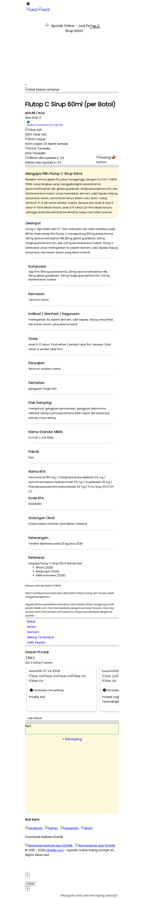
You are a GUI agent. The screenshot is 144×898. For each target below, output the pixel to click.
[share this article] (95, 28)
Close (30, 883)
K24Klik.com (55, 850)
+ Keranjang (72, 739)
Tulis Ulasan (34, 718)
